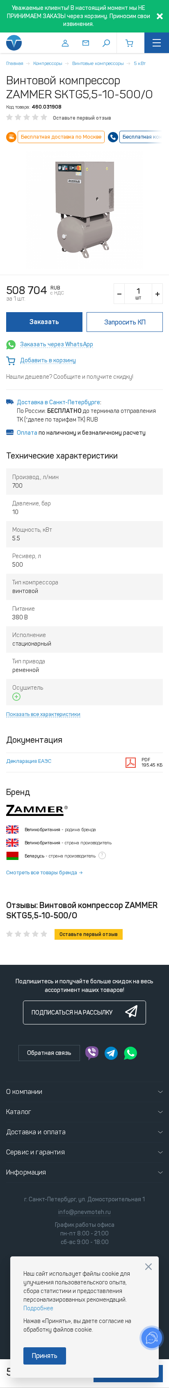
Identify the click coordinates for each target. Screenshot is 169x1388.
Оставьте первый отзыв (82, 118)
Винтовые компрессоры (98, 63)
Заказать (44, 322)
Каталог (18, 1112)
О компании (24, 1092)
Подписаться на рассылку (72, 1012)
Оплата (27, 432)
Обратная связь (49, 1053)
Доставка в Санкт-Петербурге (58, 402)
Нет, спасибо (148, 1267)
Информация (26, 1172)
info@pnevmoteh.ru (84, 1212)
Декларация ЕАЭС (28, 761)
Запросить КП (125, 322)
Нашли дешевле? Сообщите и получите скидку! (69, 376)
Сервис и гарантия (35, 1152)
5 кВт (140, 63)
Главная (14, 63)
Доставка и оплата (36, 1132)
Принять (44, 1356)
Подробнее (38, 1308)
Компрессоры (47, 63)
